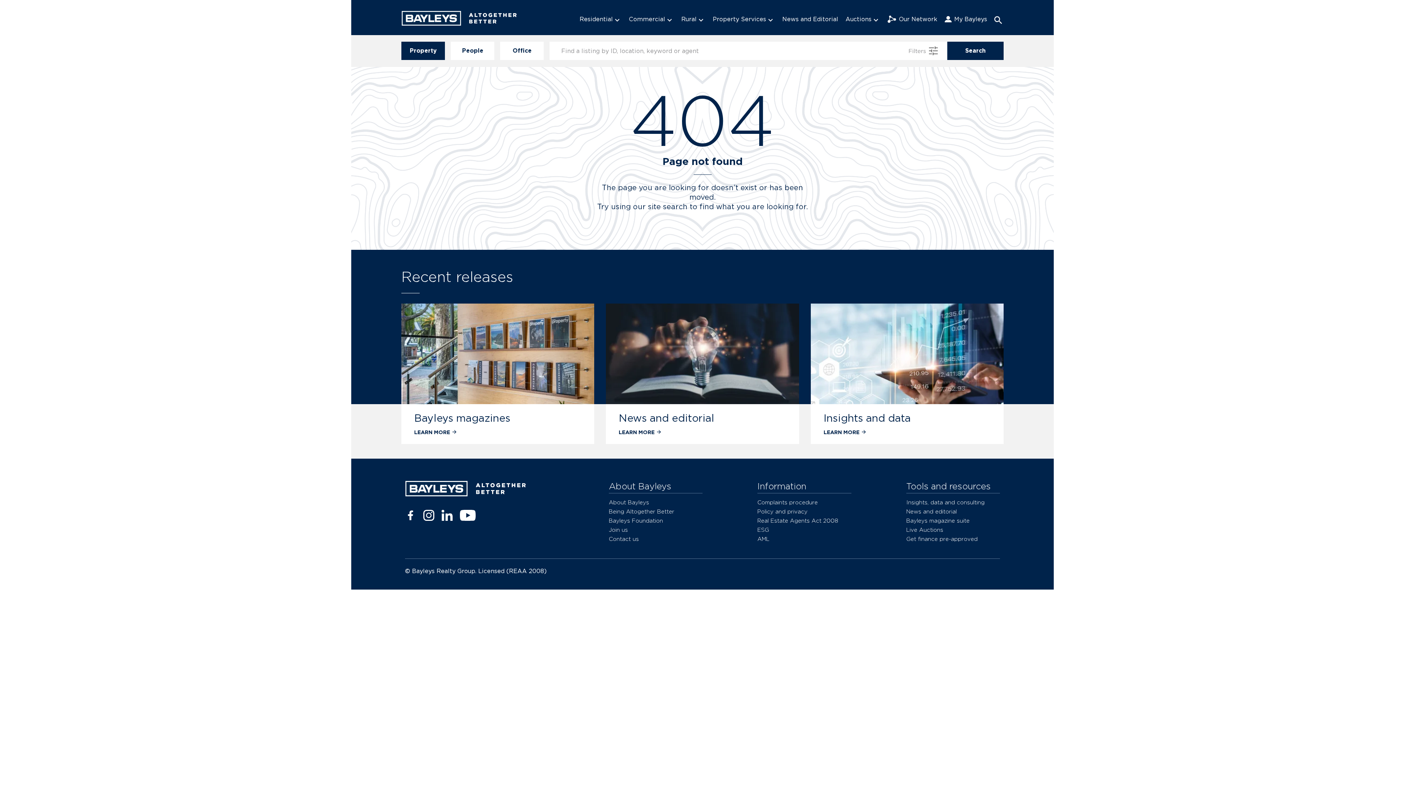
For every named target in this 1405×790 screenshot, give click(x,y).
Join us (618, 529)
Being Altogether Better (641, 511)
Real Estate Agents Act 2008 (797, 520)
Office (522, 50)
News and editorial (666, 418)
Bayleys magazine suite (938, 520)
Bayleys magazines (462, 418)
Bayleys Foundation (636, 520)
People (472, 50)
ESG (763, 529)
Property (423, 50)
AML (763, 538)
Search (975, 50)
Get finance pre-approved (942, 538)
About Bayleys (629, 502)
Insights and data (867, 418)
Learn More (432, 432)
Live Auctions (924, 529)
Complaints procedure (787, 502)
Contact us (624, 538)
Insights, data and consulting (945, 502)
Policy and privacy (782, 511)
